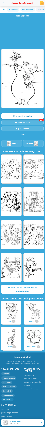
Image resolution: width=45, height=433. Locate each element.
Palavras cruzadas (30, 379)
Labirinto (27, 385)
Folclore (6, 374)
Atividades (28, 10)
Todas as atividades (31, 389)
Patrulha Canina (9, 387)
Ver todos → (7, 400)
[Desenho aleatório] (42, 3)
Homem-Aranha (9, 378)
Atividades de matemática (33, 382)
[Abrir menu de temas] (3, 3)
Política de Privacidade (9, 413)
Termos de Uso (6, 416)
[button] (22, 116)
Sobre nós (5, 409)
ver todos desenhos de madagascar (24, 289)
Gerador (14, 10)
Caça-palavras (29, 375)
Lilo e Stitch (7, 391)
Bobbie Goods (8, 395)
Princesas (7, 382)
